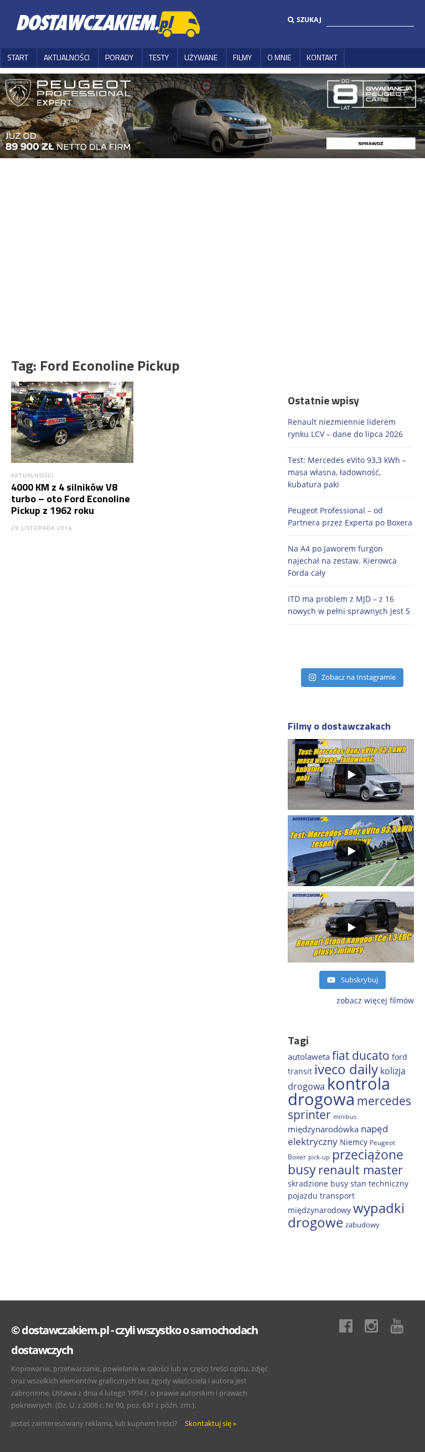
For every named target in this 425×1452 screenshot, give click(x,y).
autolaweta (309, 1056)
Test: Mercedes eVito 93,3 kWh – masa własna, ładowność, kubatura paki (347, 472)
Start (17, 57)
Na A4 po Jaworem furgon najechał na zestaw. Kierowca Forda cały (342, 560)
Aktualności (67, 57)
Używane (200, 57)
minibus (344, 1116)
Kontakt (322, 57)
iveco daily (346, 1069)
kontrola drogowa (339, 1091)
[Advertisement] (212, 241)
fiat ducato (361, 1055)
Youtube (402, 1326)
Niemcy (353, 1142)
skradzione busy (318, 1183)
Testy (159, 57)
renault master (360, 1169)
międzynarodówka (323, 1128)
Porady (119, 57)
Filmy (242, 57)
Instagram (377, 1326)
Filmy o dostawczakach (339, 726)
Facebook (351, 1326)
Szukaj (309, 19)
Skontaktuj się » (210, 1423)
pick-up (319, 1157)
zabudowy (362, 1225)
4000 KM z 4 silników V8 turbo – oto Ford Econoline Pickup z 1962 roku (70, 498)
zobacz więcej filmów (375, 1000)
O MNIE (279, 57)
